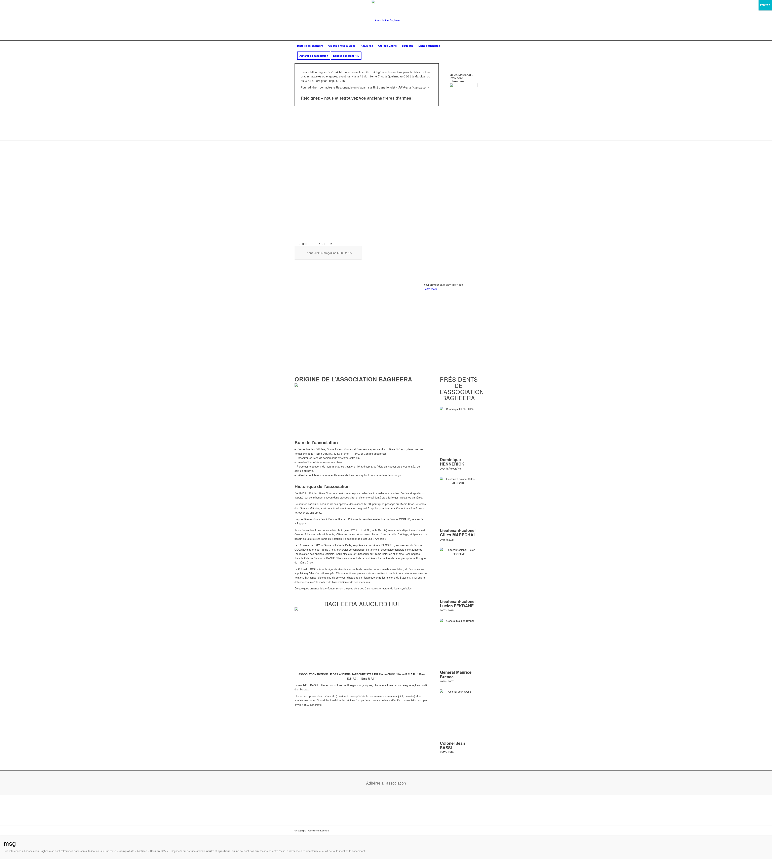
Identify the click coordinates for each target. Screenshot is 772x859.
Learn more (430, 289)
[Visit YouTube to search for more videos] (450, 344)
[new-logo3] (386, 20)
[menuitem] (310, 46)
